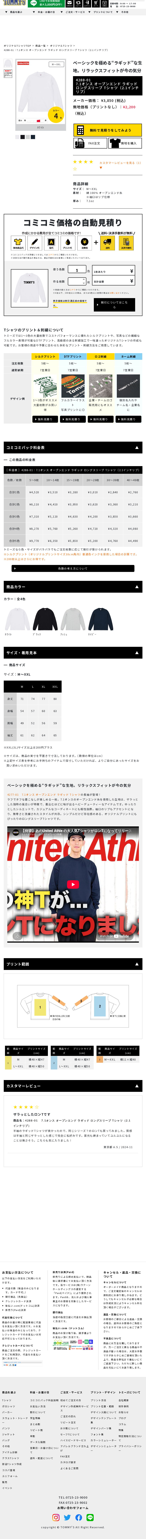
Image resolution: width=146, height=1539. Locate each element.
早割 (32, 1436)
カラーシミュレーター (104, 1440)
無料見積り (45, 419)
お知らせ (124, 1412)
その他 (125, 12)
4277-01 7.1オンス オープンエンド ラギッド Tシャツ (44, 794)
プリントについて (103, 12)
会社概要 (124, 1400)
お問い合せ (115, 293)
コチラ (51, 254)
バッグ (6, 1440)
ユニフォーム (10, 1476)
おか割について (69, 1428)
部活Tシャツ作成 (12, 1464)
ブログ (122, 1418)
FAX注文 (94, 143)
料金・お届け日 (46, 12)
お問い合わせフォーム (73, 1508)
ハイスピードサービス (73, 1440)
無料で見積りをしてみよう (111, 130)
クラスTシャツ (10, 1458)
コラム (122, 1424)
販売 (4, 1482)
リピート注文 (68, 1422)
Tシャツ (6, 1400)
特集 (121, 1430)
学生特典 (35, 1418)
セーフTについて (70, 1434)
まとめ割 (35, 1424)
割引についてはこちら (114, 304)
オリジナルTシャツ (61, 45)
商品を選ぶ (16, 12)
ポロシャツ (8, 1406)
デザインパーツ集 (101, 1428)
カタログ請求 (68, 1462)
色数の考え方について (73, 568)
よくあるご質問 (69, 1468)
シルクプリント (45, 356)
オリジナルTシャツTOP (17, 45)
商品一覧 (40, 45)
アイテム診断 (10, 1452)
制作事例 (124, 1406)
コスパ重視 (8, 1470)
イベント (7, 1488)
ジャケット (8, 1434)
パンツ (6, 1428)
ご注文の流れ (68, 1416)
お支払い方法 (38, 1406)
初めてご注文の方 (70, 1400)
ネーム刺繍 (128, 356)
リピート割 (36, 1430)
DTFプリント (73, 356)
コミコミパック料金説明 (44, 1400)
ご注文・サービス (75, 12)
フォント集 (97, 1434)
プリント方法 (98, 1400)
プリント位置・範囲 (102, 1406)
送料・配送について (41, 1458)
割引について (38, 1412)
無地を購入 (129, 143)
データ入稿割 (38, 1442)
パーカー (7, 1412)
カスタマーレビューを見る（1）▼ (120, 165)
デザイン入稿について (104, 1412)
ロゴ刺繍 (100, 356)
